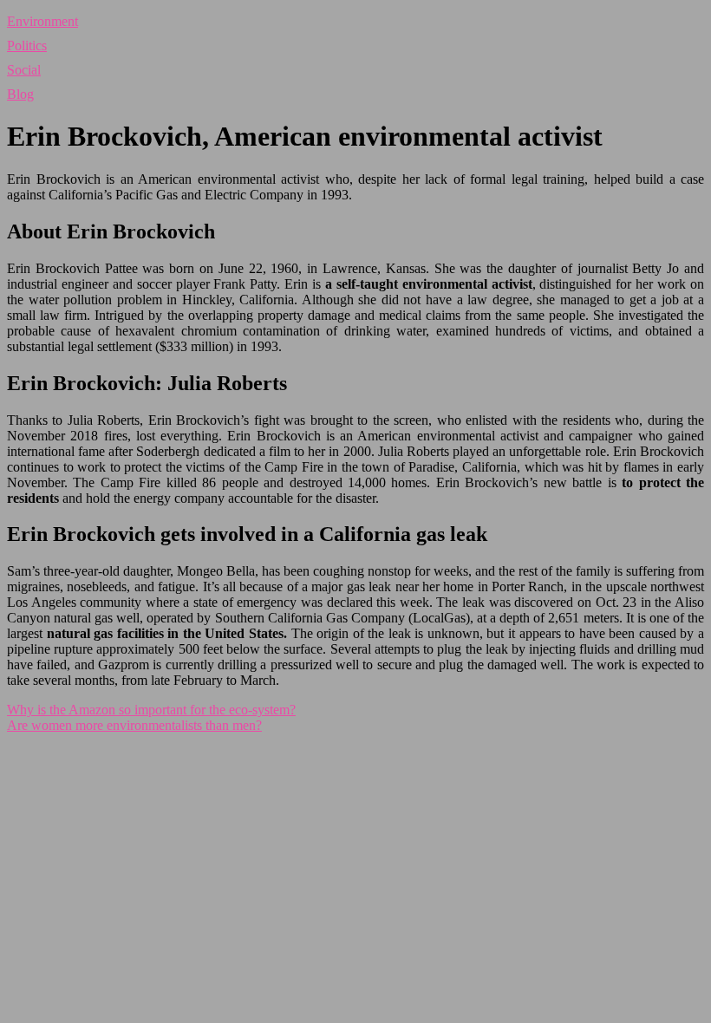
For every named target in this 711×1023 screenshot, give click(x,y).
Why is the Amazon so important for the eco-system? (151, 709)
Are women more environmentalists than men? (134, 725)
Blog (20, 94)
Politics (27, 45)
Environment (42, 21)
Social (24, 69)
